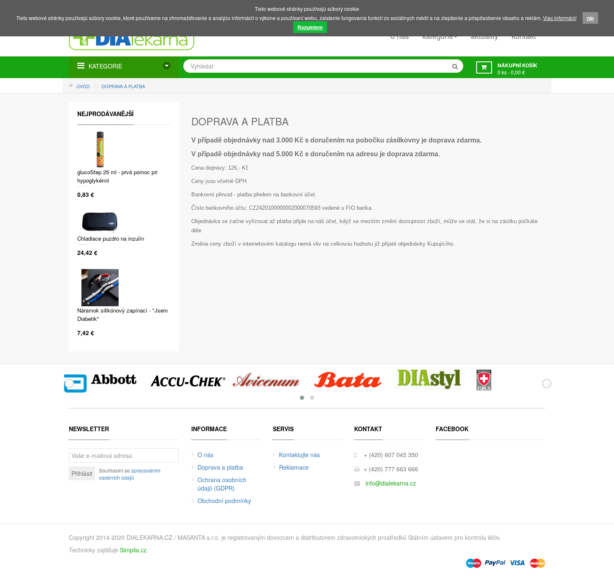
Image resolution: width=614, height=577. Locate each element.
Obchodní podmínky (224, 500)
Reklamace (294, 467)
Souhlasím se (129, 474)
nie (590, 18)
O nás (205, 454)
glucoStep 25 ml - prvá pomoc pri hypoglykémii (117, 176)
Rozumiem (310, 27)
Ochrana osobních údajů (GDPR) (222, 483)
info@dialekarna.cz (390, 483)
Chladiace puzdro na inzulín (110, 238)
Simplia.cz (133, 550)
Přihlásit (81, 473)
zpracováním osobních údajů (129, 474)
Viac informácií (559, 17)
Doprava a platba (220, 467)
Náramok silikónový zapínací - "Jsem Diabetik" (122, 314)
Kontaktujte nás (299, 454)
